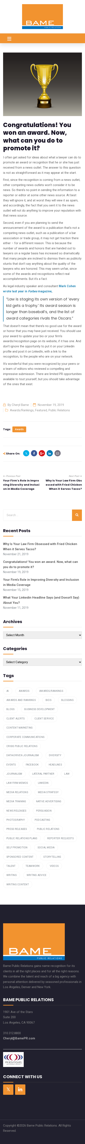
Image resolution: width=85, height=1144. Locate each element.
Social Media (46, 847)
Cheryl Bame (20, 405)
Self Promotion (17, 847)
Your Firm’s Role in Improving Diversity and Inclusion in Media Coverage (21, 485)
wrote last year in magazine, (27, 291)
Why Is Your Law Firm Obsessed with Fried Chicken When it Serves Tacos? (64, 485)
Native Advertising (48, 801)
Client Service (44, 718)
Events (11, 764)
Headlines (55, 764)
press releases (16, 829)
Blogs (10, 709)
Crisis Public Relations (21, 746)
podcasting (42, 819)
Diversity (55, 755)
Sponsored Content (19, 856)
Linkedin (43, 782)
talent (11, 866)
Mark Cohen (67, 286)
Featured (41, 410)
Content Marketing (19, 727)
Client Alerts (15, 718)
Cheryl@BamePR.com (19, 1038)
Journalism (14, 773)
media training (16, 801)
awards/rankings (51, 691)
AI (7, 691)
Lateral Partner (43, 773)
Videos (54, 866)
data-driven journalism (22, 755)
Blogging (67, 700)
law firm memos (17, 782)
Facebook (32, 764)
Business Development (39, 709)
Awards (19, 429)
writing (11, 875)
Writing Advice (37, 875)
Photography (15, 819)
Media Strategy (48, 792)
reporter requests (60, 838)
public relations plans (21, 838)
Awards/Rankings (22, 410)
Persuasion (44, 810)
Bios (48, 700)
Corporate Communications (25, 737)
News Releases (16, 810)
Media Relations (17, 792)
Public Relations (59, 410)
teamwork (33, 866)
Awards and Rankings (21, 700)
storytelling (52, 856)
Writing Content (17, 884)
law (67, 773)
